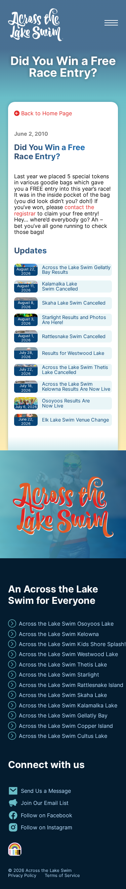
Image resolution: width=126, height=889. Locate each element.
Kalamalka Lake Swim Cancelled (60, 286)
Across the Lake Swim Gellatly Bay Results (76, 269)
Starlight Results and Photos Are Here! (74, 319)
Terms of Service (62, 875)
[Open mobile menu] (111, 22)
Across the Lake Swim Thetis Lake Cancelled (75, 369)
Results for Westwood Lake (73, 353)
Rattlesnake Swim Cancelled (74, 336)
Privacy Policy (22, 875)
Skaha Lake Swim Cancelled (74, 303)
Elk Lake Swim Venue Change (75, 420)
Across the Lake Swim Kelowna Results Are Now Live (76, 386)
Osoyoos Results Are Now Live (66, 403)
